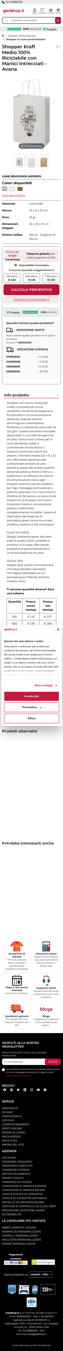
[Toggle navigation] (58, 10)
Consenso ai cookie (17, 1182)
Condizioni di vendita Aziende (24, 1186)
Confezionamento (16, 1124)
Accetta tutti (31, 696)
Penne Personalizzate (18, 1243)
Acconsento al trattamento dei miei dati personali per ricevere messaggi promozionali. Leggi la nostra (33, 1072)
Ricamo (7, 1112)
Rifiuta (31, 718)
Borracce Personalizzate (21, 1231)
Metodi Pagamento (16, 1173)
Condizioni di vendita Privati (23, 1190)
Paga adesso (11, 1136)
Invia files (9, 1140)
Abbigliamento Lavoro (19, 1227)
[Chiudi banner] (58, 629)
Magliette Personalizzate (21, 1239)
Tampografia (12, 1116)
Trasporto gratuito (17, 1165)
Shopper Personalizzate (22, 35)
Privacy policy (13, 1177)
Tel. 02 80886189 (27, 1330)
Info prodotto (16, 395)
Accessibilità (11, 1214)
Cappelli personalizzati (20, 1235)
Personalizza (29, 707)
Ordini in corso (14, 1132)
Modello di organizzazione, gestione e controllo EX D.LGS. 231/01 (29, 1204)
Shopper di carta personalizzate (25, 39)
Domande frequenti (17, 1161)
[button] (13, 195)
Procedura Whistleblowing (23, 1210)
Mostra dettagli (44, 685)
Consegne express (15, 1169)
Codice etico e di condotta (22, 1194)
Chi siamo (9, 1157)
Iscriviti (53, 1061)
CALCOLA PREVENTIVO (31, 290)
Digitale (8, 1120)
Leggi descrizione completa (21, 176)
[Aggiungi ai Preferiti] (58, 47)
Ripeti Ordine (12, 1128)
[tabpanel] (31, 542)
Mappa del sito (13, 1144)
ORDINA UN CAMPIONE (30, 299)
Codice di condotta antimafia (24, 1198)
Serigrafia (10, 1108)
